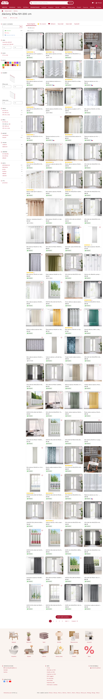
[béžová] (10, 65)
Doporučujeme (31, 24)
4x (33, 134)
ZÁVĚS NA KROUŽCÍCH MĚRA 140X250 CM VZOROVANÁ (79, 550)
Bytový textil (8, 11)
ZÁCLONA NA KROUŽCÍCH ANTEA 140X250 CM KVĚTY (79, 274)
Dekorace (28, 642)
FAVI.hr (69, 692)
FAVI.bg (89, 692)
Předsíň (74, 656)
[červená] (8, 63)
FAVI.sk (51, 692)
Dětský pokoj (59, 656)
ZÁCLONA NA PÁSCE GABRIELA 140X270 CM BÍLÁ (59, 384)
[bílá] (3, 63)
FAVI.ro (60, 692)
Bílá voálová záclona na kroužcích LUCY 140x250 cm (40, 81)
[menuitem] (4, 7)
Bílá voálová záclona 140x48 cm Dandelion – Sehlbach (41, 357)
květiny (4, 171)
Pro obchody (50, 678)
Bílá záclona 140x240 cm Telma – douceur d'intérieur (41, 246)
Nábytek (14, 642)
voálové (4, 144)
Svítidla (59, 642)
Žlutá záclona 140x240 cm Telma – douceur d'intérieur (60, 329)
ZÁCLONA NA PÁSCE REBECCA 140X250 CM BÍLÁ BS (59, 246)
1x (33, 189)
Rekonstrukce (74, 642)
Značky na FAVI (51, 672)
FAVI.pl (55, 692)
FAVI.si (97, 692)
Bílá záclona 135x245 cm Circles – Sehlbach (38, 467)
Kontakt (6, 670)
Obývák (29, 656)
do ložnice (5, 156)
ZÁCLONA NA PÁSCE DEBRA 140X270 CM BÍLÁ (58, 577)
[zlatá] (17, 65)
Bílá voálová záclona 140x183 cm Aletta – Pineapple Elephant (43, 302)
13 (61, 34)
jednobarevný (6, 165)
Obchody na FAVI (51, 670)
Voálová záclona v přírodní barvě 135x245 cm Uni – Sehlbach (62, 357)
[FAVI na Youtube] (10, 681)
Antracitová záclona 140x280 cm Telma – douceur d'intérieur (43, 577)
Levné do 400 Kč (7, 42)
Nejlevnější (69, 24)
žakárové (4, 146)
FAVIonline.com (7, 692)
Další (66, 621)
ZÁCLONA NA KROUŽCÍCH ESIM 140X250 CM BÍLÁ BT (41, 109)
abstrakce (5, 167)
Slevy (89, 656)
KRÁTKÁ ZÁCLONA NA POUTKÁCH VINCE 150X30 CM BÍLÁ (61, 302)
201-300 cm (5, 126)
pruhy (4, 169)
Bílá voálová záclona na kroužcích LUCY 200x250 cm (60, 53)
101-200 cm (5, 112)
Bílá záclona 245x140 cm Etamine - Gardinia (77, 329)
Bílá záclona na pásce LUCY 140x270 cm (75, 109)
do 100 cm (5, 110)
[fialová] (17, 63)
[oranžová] (6, 65)
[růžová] (15, 63)
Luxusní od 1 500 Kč (7, 44)
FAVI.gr (93, 692)
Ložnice (44, 656)
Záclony (16, 11)
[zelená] (3, 65)
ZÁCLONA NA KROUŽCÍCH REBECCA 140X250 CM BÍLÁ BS (42, 164)
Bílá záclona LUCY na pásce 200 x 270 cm (38, 53)
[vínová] (13, 65)
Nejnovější (60, 24)
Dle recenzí (43, 24)
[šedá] (20, 63)
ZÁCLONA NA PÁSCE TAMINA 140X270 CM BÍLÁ (39, 439)
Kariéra (5, 672)
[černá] (6, 63)
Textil (44, 642)
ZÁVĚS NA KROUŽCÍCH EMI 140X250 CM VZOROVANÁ (79, 605)
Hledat (70, 2)
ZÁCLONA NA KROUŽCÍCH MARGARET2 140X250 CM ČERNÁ (42, 384)
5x (72, 52)
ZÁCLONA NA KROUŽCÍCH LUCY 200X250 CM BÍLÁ (78, 53)
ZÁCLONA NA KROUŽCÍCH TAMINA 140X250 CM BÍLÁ (59, 412)
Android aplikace (96, 667)
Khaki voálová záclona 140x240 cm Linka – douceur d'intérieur (81, 412)
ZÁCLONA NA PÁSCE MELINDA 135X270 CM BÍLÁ (78, 439)
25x (53, 52)
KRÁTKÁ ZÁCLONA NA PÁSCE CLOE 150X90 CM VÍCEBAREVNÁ (43, 605)
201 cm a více (13, 17)
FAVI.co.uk (83, 692)
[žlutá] (13, 63)
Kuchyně (89, 642)
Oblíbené (52, 24)
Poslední (74, 621)
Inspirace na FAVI (51, 674)
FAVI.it (73, 692)
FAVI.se (78, 692)
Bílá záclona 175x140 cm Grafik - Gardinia (37, 274)
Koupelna (13, 656)
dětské (4, 158)
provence (4, 182)
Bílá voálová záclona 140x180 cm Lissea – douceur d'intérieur (62, 191)
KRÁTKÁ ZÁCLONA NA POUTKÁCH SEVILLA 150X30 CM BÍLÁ (61, 605)
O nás (48, 667)
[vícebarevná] (15, 65)
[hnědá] (8, 65)
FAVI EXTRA (50, 680)
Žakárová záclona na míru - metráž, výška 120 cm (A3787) (61, 136)
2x (33, 107)
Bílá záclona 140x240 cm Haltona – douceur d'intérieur (60, 219)
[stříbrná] (20, 65)
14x (34, 52)
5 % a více (5, 55)
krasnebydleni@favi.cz (11, 667)
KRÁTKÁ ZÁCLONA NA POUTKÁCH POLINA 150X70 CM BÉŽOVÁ (62, 550)
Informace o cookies (52, 684)
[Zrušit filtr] (9, 123)
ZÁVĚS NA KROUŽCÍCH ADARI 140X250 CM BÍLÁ (77, 191)
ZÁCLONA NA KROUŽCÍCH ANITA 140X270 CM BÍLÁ (78, 467)
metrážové (5, 135)
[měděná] (3, 67)
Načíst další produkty (63, 617)
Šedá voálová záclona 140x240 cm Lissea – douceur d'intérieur (82, 164)
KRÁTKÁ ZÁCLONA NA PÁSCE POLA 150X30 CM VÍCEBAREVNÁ (43, 495)
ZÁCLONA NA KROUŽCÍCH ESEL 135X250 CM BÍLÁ (78, 495)
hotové (5, 17)
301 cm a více (6, 128)
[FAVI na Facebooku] (4, 681)
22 (42, 34)
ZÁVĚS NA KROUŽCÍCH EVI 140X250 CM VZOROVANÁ (41, 136)
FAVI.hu (64, 692)
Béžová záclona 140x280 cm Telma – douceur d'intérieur (80, 384)
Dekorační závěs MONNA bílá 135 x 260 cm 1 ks (77, 246)
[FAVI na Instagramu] (7, 681)
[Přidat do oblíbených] (61, 89)
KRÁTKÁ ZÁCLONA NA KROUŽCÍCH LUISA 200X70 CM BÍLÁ (80, 219)
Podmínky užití (51, 682)
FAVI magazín (50, 676)
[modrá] (10, 63)
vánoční (4, 175)
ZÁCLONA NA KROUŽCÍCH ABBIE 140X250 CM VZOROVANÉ (80, 522)
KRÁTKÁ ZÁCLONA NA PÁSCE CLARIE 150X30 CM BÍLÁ (41, 412)
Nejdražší (76, 24)
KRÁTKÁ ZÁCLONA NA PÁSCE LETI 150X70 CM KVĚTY (60, 439)
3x (91, 300)
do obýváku (5, 153)
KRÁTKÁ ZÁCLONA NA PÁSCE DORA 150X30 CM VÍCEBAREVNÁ (62, 495)
